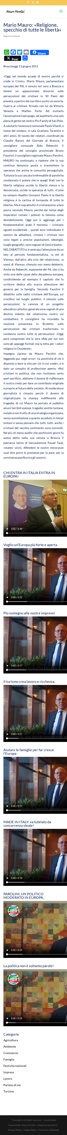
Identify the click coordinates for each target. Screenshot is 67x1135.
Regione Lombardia (11, 36)
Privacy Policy (15, 1130)
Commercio (10, 1053)
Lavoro (7, 1078)
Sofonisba (54, 1130)
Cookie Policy (29, 1130)
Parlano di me (12, 1085)
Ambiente (9, 1046)
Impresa (8, 1072)
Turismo (8, 1091)
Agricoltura (10, 1040)
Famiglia (8, 1059)
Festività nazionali (15, 1065)
